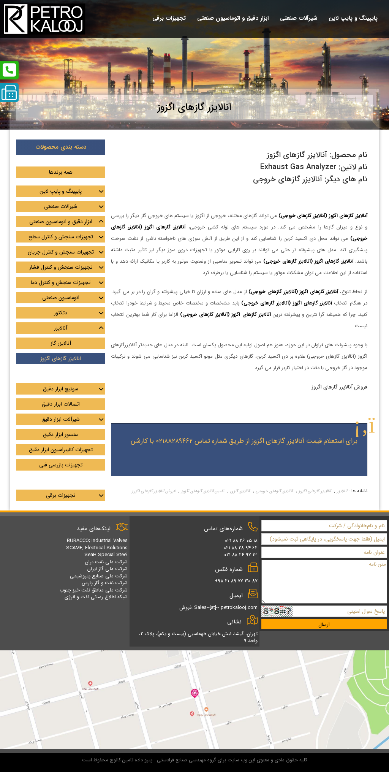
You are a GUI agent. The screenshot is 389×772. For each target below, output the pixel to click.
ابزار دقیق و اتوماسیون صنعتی (60, 221)
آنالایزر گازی (240, 491)
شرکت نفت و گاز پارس (105, 583)
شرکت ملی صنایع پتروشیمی (99, 576)
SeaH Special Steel (106, 555)
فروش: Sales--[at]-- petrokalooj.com (218, 608)
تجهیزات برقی (60, 495)
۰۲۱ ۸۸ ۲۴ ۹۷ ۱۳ (241, 555)
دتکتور (60, 313)
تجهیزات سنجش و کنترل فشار (60, 267)
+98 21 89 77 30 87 (236, 581)
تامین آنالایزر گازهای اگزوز (202, 491)
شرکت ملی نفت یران (106, 562)
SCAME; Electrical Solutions (97, 548)
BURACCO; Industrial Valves (97, 541)
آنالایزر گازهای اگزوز (315, 491)
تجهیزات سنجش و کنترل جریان (61, 252)
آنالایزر (342, 491)
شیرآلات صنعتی (60, 206)
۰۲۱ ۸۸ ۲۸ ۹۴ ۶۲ (241, 548)
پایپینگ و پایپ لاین (61, 191)
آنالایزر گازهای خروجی (274, 491)
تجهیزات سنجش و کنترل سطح (60, 237)
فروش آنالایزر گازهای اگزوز (153, 491)
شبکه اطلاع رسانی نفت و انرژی (96, 597)
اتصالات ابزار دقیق (61, 404)
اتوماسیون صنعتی (60, 297)
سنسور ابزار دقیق (61, 434)
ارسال (324, 624)
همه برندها (61, 172)
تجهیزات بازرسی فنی (60, 465)
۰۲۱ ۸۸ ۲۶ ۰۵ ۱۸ (241, 541)
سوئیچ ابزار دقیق (60, 389)
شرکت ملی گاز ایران (107, 569)
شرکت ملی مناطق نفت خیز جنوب (94, 590)
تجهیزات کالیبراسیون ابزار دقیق (61, 449)
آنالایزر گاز (61, 343)
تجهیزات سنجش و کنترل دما (60, 282)
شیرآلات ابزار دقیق (60, 419)
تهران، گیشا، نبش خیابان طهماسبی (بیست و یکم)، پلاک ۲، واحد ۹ (198, 637)
